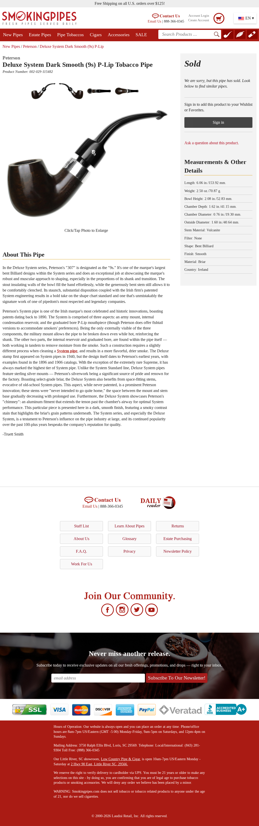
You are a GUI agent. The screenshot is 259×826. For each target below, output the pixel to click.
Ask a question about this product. (211, 143)
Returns (177, 526)
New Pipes (13, 34)
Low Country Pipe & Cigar (120, 759)
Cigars (96, 34)
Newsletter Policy (177, 551)
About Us (81, 538)
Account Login (198, 15)
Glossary (129, 538)
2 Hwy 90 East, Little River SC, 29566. (99, 764)
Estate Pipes (40, 34)
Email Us (154, 21)
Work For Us (81, 564)
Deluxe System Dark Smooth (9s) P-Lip (72, 46)
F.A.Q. (81, 551)
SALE (141, 34)
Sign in (218, 122)
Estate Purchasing (177, 538)
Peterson (30, 46)
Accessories (119, 34)
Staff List (81, 526)
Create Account (198, 20)
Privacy (129, 551)
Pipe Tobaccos (70, 34)
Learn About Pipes (129, 526)
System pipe (67, 351)
